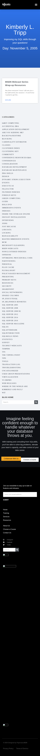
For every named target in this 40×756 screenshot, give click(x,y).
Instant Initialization (14, 217)
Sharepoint (8, 289)
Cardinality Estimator (14, 142)
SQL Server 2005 (10, 305)
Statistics (7, 339)
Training (6, 513)
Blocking (7, 139)
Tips (4, 358)
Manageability (10, 236)
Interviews (8, 220)
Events (6, 183)
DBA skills (7, 173)
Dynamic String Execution (16, 179)
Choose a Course (9, 529)
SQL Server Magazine (13, 324)
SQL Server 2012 (10, 314)
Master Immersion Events (15, 239)
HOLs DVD (7, 204)
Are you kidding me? (13, 132)
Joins (4, 223)
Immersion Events (11, 208)
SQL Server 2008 (10, 308)
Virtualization (10, 377)
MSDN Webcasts (10, 248)
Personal (7, 264)
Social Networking (12, 292)
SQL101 (5, 327)
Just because (9, 226)
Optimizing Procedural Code (17, 258)
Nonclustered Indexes (14, 251)
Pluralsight (8, 270)
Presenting (8, 277)
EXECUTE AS (8, 186)
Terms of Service (22, 748)
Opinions (6, 255)
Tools (5, 361)
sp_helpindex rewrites (14, 302)
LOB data (7, 230)
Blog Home (7, 397)
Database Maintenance (14, 170)
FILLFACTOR (8, 189)
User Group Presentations (16, 374)
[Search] (36, 402)
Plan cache (8, 267)
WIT (4, 393)
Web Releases (9, 383)
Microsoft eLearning (13, 245)
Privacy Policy (8, 748)
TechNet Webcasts (12, 346)
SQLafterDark (9, 330)
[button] (36, 5)
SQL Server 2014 (10, 317)
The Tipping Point (11, 355)
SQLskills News (10, 336)
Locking (6, 233)
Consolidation (10, 164)
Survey (6, 342)
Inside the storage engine (16, 214)
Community (8, 154)
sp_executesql (10, 298)
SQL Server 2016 (10, 320)
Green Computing (11, 198)
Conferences (9, 161)
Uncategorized (10, 371)
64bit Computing (10, 123)
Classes (6, 145)
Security (7, 286)
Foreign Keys (9, 195)
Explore (8, 100)
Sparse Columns (10, 295)
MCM (4, 242)
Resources (7, 283)
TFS (3, 352)
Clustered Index (11, 148)
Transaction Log (11, 364)
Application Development (15, 129)
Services (6, 517)
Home (5, 510)
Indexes (6, 211)
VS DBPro (7, 380)
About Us (6, 526)
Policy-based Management (16, 273)
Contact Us (7, 533)
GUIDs (5, 201)
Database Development (14, 167)
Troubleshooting (11, 367)
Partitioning (9, 261)
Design (5, 176)
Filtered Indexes (11, 192)
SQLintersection (11, 333)
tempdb (6, 349)
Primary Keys (9, 280)
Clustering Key (10, 151)
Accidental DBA (10, 126)
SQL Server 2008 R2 (11, 311)
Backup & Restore (11, 136)
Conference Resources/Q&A (16, 157)
